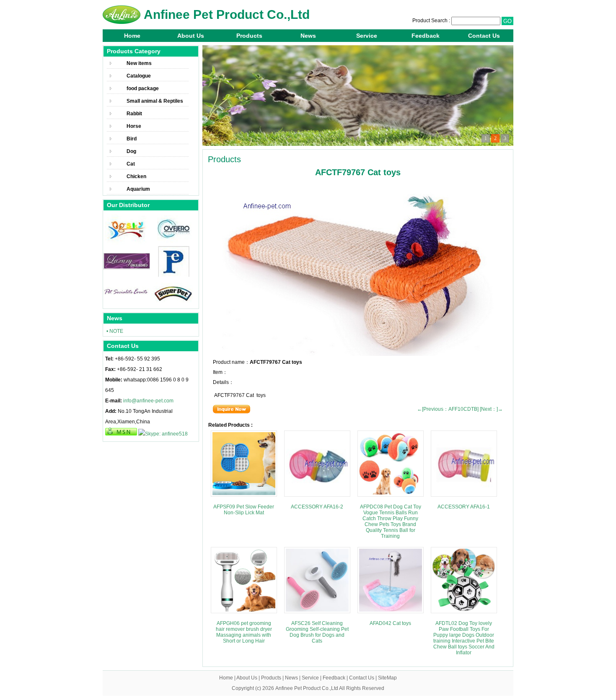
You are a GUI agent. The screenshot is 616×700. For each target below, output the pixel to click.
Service (366, 35)
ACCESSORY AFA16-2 (317, 507)
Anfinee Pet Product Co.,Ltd (306, 688)
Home (132, 35)
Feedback (426, 35)
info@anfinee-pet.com (148, 401)
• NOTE (114, 331)
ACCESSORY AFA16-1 (463, 507)
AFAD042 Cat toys (390, 623)
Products (249, 35)
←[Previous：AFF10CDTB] (448, 409)
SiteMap (387, 678)
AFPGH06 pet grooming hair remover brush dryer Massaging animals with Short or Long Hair (244, 632)
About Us (190, 35)
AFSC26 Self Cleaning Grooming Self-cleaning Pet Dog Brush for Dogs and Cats (317, 632)
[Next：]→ (491, 409)
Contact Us (484, 35)
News (308, 35)
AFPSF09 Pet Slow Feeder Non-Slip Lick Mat (243, 510)
